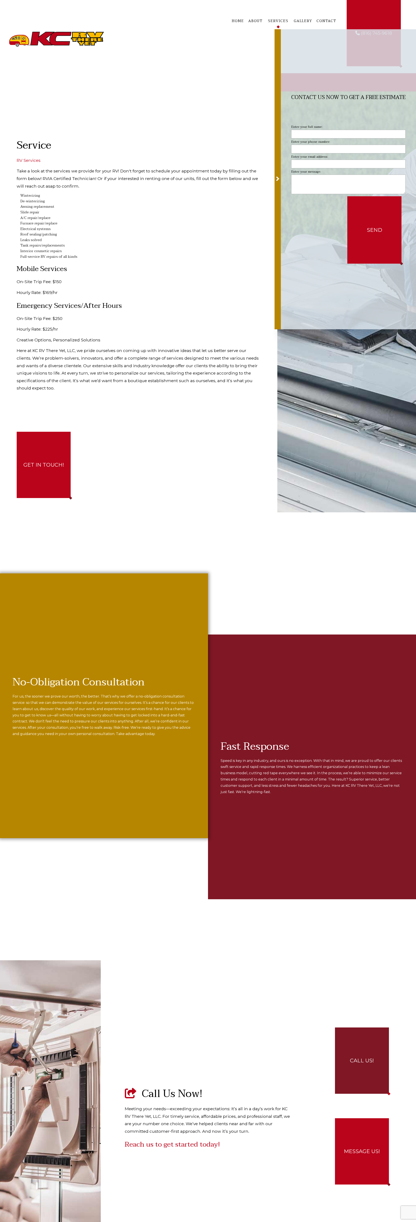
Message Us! (362, 1151)
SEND (374, 232)
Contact (326, 21)
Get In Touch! (43, 465)
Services (278, 21)
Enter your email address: (309, 158)
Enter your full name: (306, 128)
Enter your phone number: (310, 143)
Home (238, 21)
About (255, 21)
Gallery (303, 21)
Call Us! (362, 1060)
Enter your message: (306, 173)
